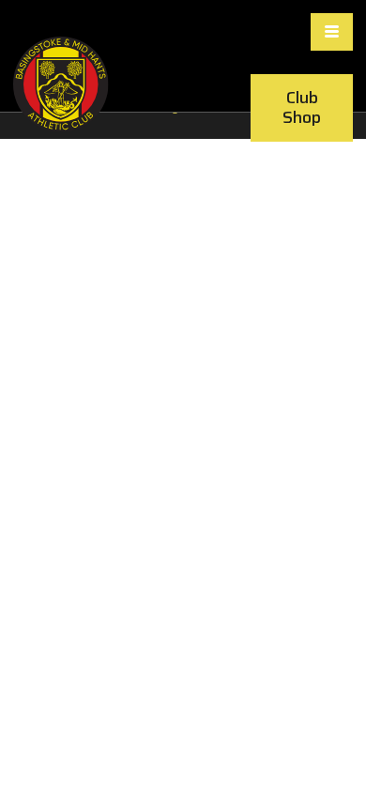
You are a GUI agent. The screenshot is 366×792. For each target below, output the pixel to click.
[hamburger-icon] (332, 32)
